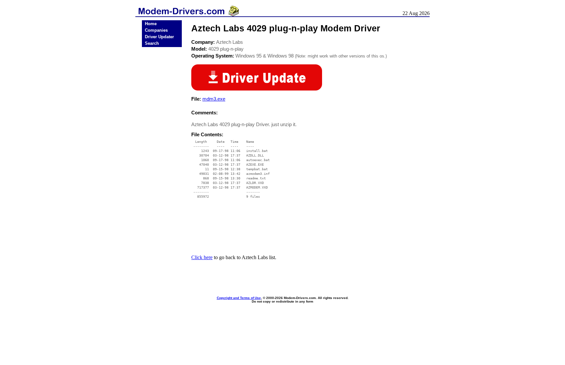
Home (151, 23)
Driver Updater (159, 36)
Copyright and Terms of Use (239, 298)
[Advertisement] (162, 151)
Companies (156, 30)
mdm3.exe (213, 99)
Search (152, 43)
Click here (202, 257)
